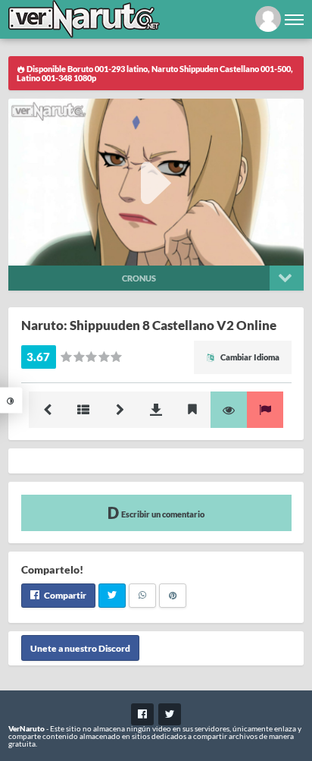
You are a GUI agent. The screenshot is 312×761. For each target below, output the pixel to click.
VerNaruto (26, 728)
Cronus (139, 278)
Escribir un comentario (162, 514)
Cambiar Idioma (249, 357)
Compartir (64, 595)
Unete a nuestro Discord (80, 648)
